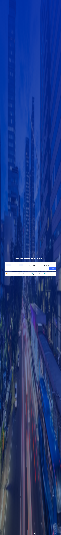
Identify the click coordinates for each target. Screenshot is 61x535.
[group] (11, 265)
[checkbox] (20, 263)
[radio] (7, 263)
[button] (53, 1)
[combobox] (23, 265)
